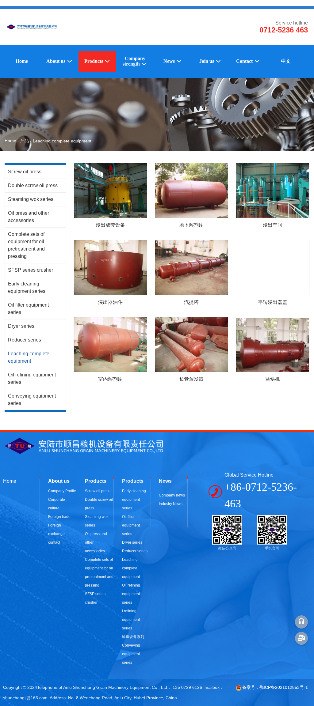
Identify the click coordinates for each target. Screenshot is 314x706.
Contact (245, 61)
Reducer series (24, 339)
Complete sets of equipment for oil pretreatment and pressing (26, 245)
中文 (286, 61)
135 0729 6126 (187, 687)
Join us (207, 61)
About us (56, 61)
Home (22, 61)
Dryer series (21, 326)
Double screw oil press (33, 185)
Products (94, 61)
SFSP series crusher (30, 270)
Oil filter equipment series (28, 308)
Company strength (134, 61)
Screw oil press (24, 171)
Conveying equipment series (32, 399)
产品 (24, 140)
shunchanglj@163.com (25, 697)
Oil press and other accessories (28, 216)
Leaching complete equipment (28, 357)
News (169, 61)
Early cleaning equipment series (26, 287)
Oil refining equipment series (32, 378)
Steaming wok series (30, 199)
